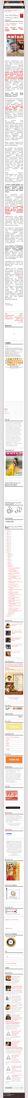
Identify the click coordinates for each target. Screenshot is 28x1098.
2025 (8, 552)
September (10, 565)
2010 (8, 530)
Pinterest (7, 743)
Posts (7, 411)
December (10, 614)
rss (6, 747)
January (9, 553)
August (9, 563)
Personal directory (9, 835)
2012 (8, 533)
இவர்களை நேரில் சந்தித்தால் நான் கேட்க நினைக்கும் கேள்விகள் (16, 639)
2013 (8, 534)
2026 (8, 616)
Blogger (16, 698)
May (9, 559)
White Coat (20, 274)
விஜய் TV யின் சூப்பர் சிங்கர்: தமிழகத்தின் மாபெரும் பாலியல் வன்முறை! (16, 632)
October (9, 566)
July (9, 562)
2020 (8, 544)
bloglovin (7, 745)
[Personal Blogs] (9, 833)
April (9, 557)
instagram (8, 749)
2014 (8, 536)
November (10, 613)
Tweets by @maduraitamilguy (11, 963)
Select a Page (7, 7)
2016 (8, 539)
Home (7, 956)
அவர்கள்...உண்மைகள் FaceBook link (12, 737)
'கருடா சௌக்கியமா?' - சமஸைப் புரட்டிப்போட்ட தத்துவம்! (12, 17)
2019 (8, 543)
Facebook (8, 739)
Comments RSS (21, 1097)
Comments (8, 413)
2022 (8, 547)
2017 (8, 540)
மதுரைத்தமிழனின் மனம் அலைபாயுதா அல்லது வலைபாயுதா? (16, 1056)
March (9, 556)
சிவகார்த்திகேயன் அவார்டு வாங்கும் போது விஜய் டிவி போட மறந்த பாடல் (17, 1067)
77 (8, 794)
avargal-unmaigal (14, 1095)
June (9, 560)
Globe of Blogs (8, 813)
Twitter (7, 741)
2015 (8, 537)
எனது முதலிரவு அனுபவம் (16, 976)
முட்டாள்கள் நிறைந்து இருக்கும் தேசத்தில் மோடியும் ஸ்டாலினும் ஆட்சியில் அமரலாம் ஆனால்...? (17, 987)
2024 (8, 550)
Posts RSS (16, 1097)
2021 (8, 546)
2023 (8, 549)
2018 (8, 542)
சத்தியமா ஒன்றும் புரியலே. (16, 996)
